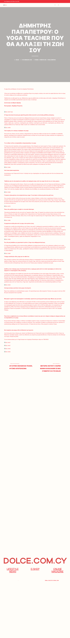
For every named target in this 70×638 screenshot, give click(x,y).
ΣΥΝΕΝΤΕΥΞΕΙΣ (42, 59)
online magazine (57, 570)
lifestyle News (12, 570)
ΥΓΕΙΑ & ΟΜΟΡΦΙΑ (51, 59)
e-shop (35, 568)
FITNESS (36, 59)
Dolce (17, 59)
